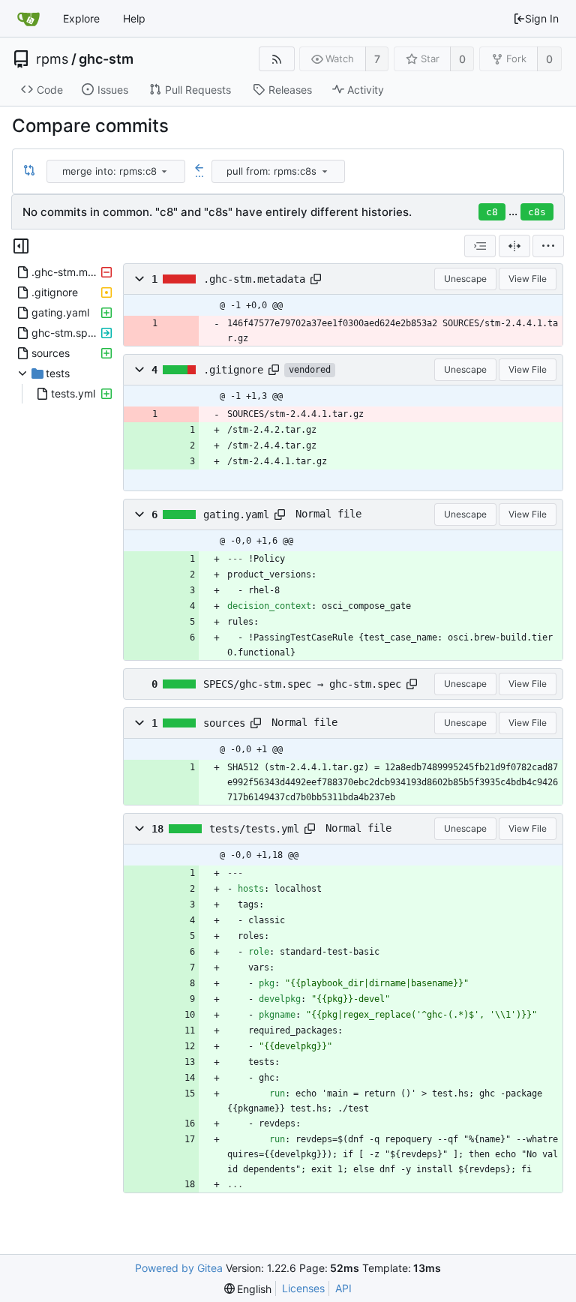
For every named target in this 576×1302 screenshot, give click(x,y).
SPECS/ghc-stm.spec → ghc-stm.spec (302, 684)
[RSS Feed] (276, 58)
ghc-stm (106, 59)
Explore (81, 18)
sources (224, 723)
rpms (52, 59)
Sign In (542, 18)
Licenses (303, 1288)
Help (134, 18)
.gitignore (233, 370)
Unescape (465, 278)
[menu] (164, 171)
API (343, 1288)
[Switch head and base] (29, 171)
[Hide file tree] (21, 246)
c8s (537, 212)
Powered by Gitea (179, 1268)
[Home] (29, 18)
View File (527, 278)
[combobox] (117, 171)
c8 (492, 212)
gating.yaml (236, 514)
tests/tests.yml (254, 829)
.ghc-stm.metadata (254, 279)
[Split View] (514, 246)
